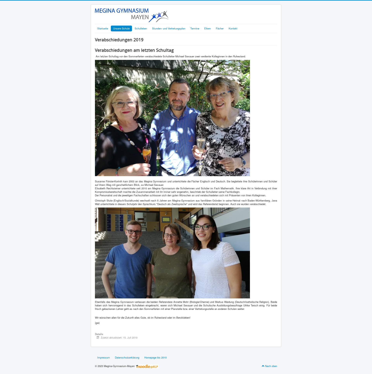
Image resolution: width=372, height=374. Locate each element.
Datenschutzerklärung (127, 357)
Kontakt (233, 28)
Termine (194, 28)
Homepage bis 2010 (155, 357)
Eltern (207, 28)
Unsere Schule (121, 28)
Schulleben (141, 28)
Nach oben (271, 366)
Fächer (220, 28)
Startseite (102, 28)
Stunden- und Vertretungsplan (168, 28)
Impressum (103, 357)
